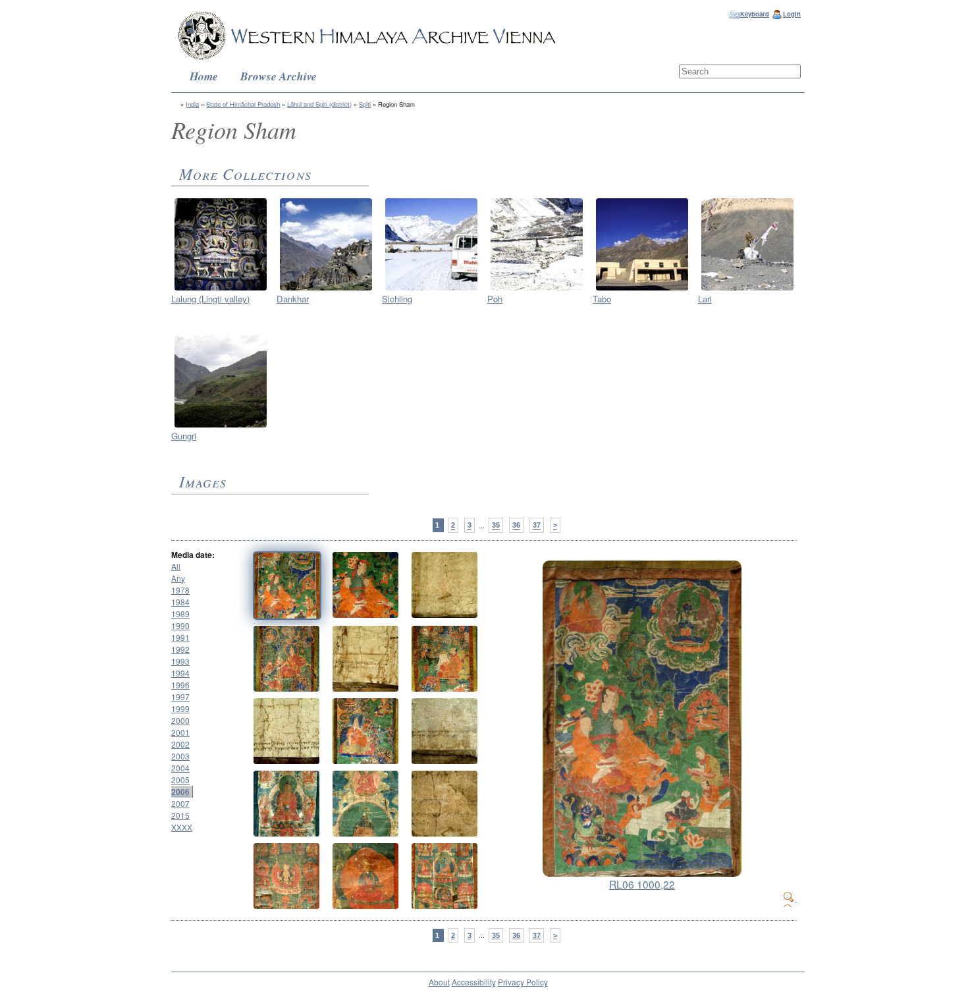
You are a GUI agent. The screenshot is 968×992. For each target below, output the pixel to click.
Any (178, 578)
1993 (180, 661)
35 (496, 526)
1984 (180, 601)
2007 (180, 803)
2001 (180, 732)
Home (204, 76)
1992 (180, 649)
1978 (180, 589)
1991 (180, 637)
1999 (180, 708)
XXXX (181, 827)
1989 (180, 613)
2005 (180, 779)
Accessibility (474, 981)
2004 (180, 767)
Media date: (193, 555)
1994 (180, 672)
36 (516, 526)
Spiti (365, 104)
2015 (180, 815)
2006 (180, 792)
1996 (180, 684)
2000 (180, 720)
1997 (180, 696)
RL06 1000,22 (642, 884)
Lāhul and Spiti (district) (319, 104)
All (175, 566)
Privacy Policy (523, 981)
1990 (180, 625)
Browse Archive (278, 76)
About (439, 981)
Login (792, 13)
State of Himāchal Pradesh (243, 104)
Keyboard (754, 13)
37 (537, 526)
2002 (180, 744)
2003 (180, 755)
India (192, 104)
